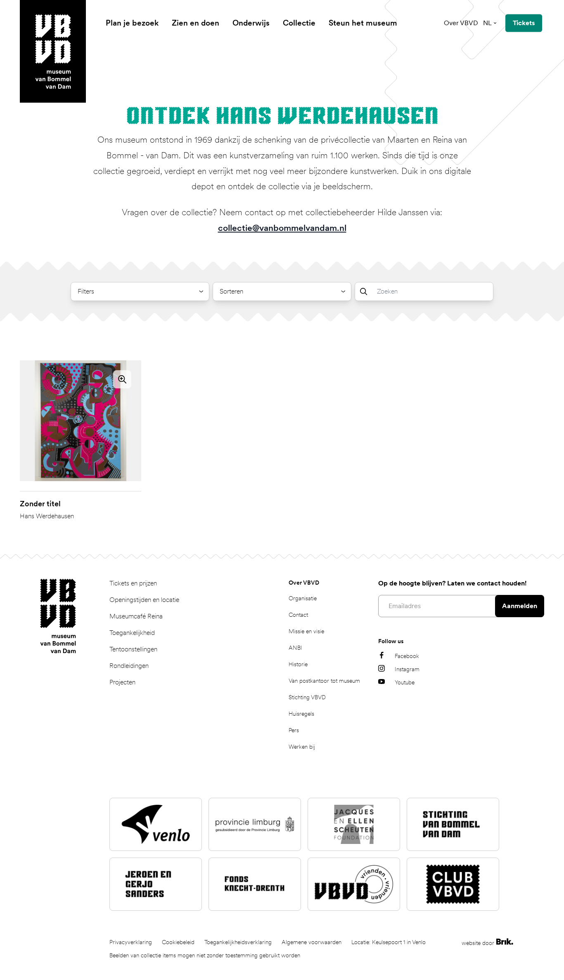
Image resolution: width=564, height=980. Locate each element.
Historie (298, 664)
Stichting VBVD (307, 697)
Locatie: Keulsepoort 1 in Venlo (388, 942)
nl (487, 23)
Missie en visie (306, 631)
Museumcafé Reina (136, 616)
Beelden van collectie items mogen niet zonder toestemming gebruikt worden (204, 955)
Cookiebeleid (178, 942)
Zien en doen (195, 23)
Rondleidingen (129, 666)
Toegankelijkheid (132, 633)
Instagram (407, 669)
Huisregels (301, 713)
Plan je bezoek (132, 23)
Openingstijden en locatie (144, 600)
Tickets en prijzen (133, 583)
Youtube (405, 682)
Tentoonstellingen (133, 649)
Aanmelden (519, 606)
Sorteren (231, 291)
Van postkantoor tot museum (324, 680)
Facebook (407, 656)
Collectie (299, 23)
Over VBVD (461, 23)
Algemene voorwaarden (311, 942)
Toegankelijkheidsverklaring (238, 942)
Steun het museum (363, 23)
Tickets (524, 23)
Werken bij (302, 746)
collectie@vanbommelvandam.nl (282, 228)
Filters (86, 291)
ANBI (295, 647)
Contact (298, 614)
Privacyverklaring (130, 942)
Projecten (122, 682)
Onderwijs (251, 23)
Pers (294, 730)
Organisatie (303, 598)
